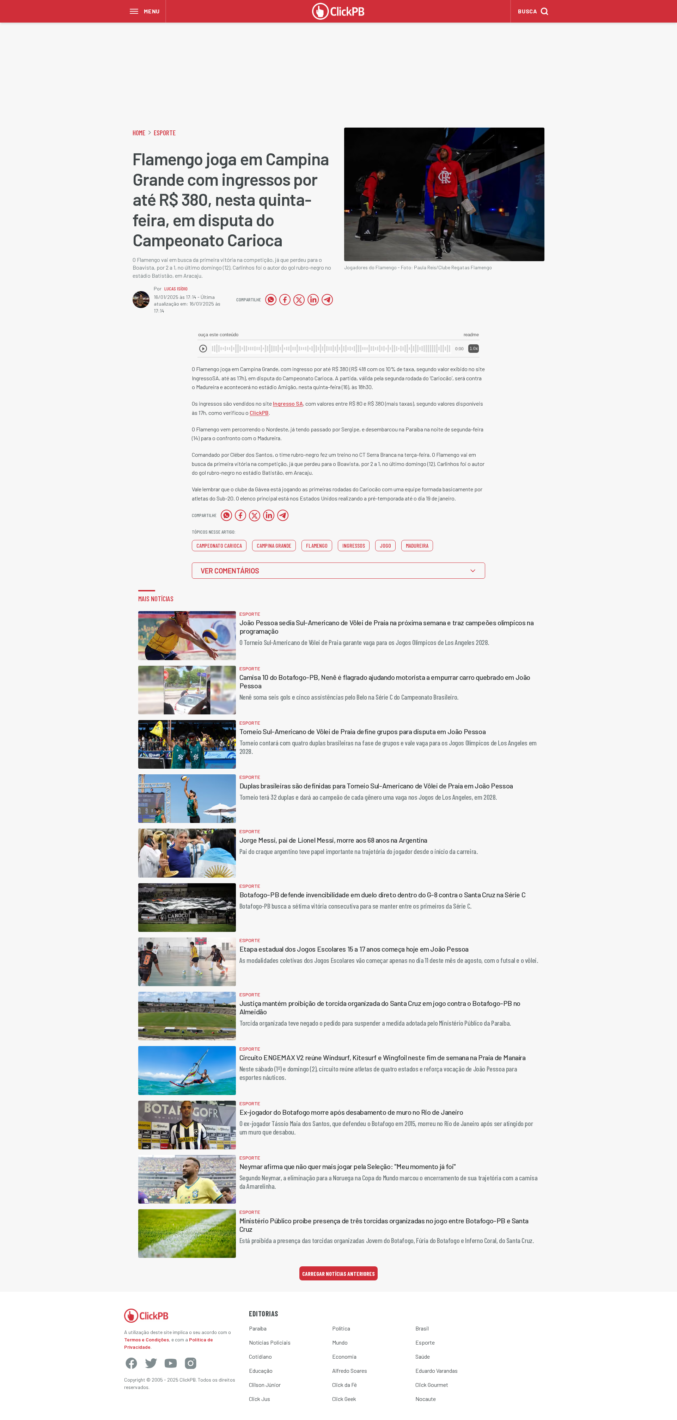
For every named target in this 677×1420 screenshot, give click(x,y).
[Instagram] (190, 1363)
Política (341, 1328)
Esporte (165, 132)
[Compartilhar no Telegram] (327, 299)
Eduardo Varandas (436, 1370)
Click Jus (259, 1398)
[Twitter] (151, 1363)
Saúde (422, 1356)
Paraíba (258, 1328)
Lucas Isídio (176, 288)
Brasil (422, 1328)
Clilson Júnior (265, 1384)
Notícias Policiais (270, 1342)
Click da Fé (344, 1384)
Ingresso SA (288, 403)
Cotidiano (260, 1356)
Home (139, 132)
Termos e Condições (146, 1339)
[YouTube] (171, 1363)
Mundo (340, 1342)
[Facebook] (131, 1363)
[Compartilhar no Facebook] (285, 299)
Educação (261, 1370)
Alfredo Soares (349, 1370)
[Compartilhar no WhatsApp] (270, 299)
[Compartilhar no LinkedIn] (313, 299)
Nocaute (425, 1398)
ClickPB (259, 412)
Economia (344, 1356)
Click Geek (344, 1398)
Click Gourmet (431, 1384)
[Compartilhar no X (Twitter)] (299, 299)
